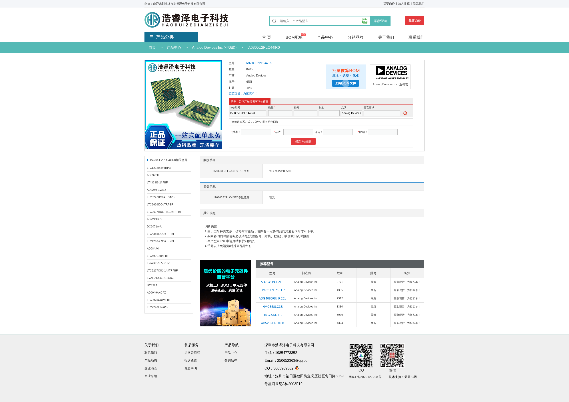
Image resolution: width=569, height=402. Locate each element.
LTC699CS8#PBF (157, 255)
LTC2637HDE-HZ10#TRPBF (164, 211)
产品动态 (150, 360)
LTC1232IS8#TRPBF (159, 167)
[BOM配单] (364, 21)
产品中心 (325, 37)
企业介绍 (150, 376)
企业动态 (150, 368)
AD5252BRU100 (272, 323)
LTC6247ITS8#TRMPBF (161, 197)
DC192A (152, 285)
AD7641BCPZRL (272, 282)
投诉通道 (190, 360)
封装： (233, 88)
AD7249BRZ (154, 219)
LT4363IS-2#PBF (157, 182)
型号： (233, 63)
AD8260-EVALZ (156, 189)
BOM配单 (294, 37)
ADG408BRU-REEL (272, 298)
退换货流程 (192, 352)
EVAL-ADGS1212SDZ (160, 277)
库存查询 (380, 21)
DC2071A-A (154, 226)
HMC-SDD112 (272, 315)
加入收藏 (404, 3)
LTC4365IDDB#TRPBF (161, 233)
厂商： (233, 75)
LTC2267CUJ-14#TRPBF (162, 270)
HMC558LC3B (272, 306)
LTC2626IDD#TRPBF (160, 204)
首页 (152, 47)
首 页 (266, 37)
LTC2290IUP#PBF (158, 307)
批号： (233, 81)
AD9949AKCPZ (156, 292)
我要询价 (389, 3)
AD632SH (153, 175)
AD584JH (153, 248)
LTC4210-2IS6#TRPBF (161, 241)
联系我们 (419, 3)
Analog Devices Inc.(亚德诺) (214, 47)
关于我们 (386, 37)
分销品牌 (356, 37)
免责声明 (190, 368)
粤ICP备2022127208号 (365, 377)
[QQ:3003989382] (296, 368)
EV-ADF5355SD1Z (158, 263)
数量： (233, 69)
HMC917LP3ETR (272, 290)
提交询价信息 (303, 141)
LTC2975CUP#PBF (158, 300)
